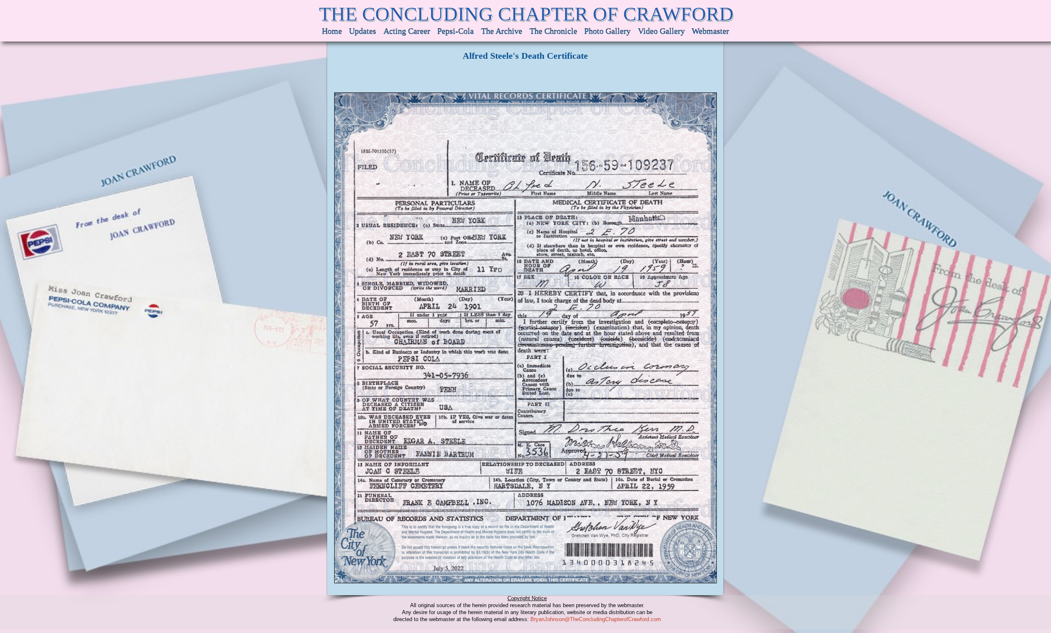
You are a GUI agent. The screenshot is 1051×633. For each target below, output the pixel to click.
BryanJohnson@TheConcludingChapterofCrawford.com (595, 619)
